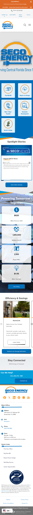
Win (25, 4)
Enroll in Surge (8, 125)
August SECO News (10, 158)
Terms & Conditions (8, 503)
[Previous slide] (3, 163)
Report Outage (20, 15)
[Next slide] (29, 163)
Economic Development (24, 108)
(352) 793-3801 (19, 10)
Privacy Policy (24, 499)
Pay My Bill (7, 90)
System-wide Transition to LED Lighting (18, 7)
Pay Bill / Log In (4, 15)
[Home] (7, 25)
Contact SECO (12, 14)
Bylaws (8, 499)
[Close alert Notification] (30, 2)
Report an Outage (25, 90)
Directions (7, 421)
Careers (28, 14)
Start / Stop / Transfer (8, 108)
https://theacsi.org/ (5, 491)
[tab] (9, 179)
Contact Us (25, 503)
